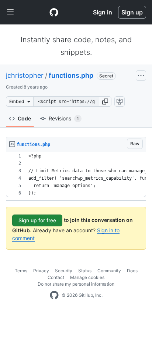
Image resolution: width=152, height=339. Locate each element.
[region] (76, 174)
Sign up (132, 12)
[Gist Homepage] (53, 12)
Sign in (102, 12)
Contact (56, 277)
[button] (105, 101)
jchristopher (25, 75)
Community (109, 270)
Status (84, 270)
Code (24, 118)
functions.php (71, 75)
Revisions (64, 118)
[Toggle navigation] (10, 12)
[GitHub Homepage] (54, 295)
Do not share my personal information (76, 284)
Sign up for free (37, 220)
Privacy (41, 270)
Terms (21, 270)
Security (63, 270)
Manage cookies (87, 277)
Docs (132, 270)
